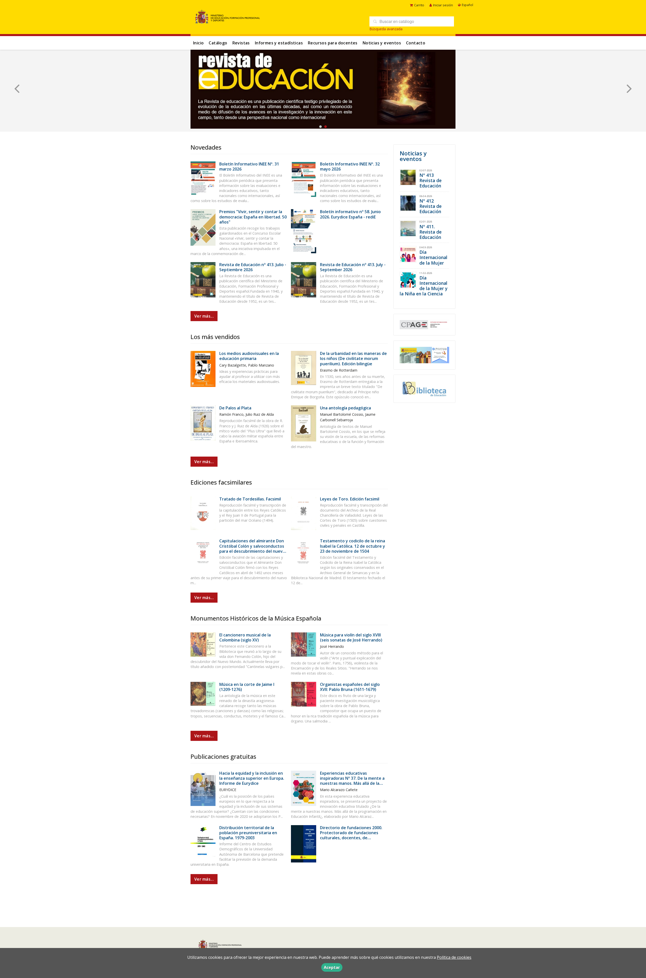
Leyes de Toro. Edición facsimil (349, 499)
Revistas (241, 43)
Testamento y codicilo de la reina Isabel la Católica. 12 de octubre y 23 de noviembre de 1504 (352, 546)
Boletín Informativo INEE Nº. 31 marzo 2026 (249, 166)
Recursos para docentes (333, 43)
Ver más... (204, 316)
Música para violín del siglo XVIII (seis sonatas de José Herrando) (351, 637)
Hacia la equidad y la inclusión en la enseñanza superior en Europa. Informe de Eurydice (251, 778)
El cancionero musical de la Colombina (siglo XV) (245, 637)
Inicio (198, 43)
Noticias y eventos (382, 43)
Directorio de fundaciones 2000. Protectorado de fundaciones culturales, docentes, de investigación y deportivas (351, 835)
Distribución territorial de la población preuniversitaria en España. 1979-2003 (248, 833)
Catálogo (218, 43)
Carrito (419, 5)
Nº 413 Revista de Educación (430, 180)
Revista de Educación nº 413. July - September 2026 (353, 267)
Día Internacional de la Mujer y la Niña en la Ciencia (423, 286)
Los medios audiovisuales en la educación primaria (249, 356)
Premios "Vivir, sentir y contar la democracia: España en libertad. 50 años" (253, 217)
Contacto (415, 43)
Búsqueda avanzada (385, 28)
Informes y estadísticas (279, 43)
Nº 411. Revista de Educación (430, 231)
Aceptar (332, 967)
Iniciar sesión (443, 5)
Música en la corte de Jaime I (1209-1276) (246, 687)
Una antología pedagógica (345, 408)
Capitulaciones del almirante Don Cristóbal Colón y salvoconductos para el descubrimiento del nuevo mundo (252, 548)
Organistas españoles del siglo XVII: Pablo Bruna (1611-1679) (350, 687)
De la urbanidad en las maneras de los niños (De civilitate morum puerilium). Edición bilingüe (353, 358)
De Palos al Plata (235, 408)
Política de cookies (454, 957)
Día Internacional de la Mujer (433, 257)
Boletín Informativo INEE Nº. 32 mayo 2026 (350, 166)
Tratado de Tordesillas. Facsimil (250, 499)
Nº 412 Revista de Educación (430, 206)
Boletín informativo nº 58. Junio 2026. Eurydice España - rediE (350, 214)
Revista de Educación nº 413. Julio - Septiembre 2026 (252, 267)
